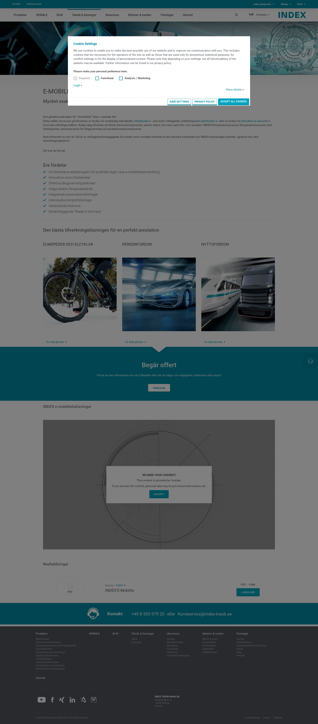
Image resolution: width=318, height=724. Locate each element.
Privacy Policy (205, 101)
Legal (76, 85)
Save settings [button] (179, 101)
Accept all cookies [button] (233, 101)
